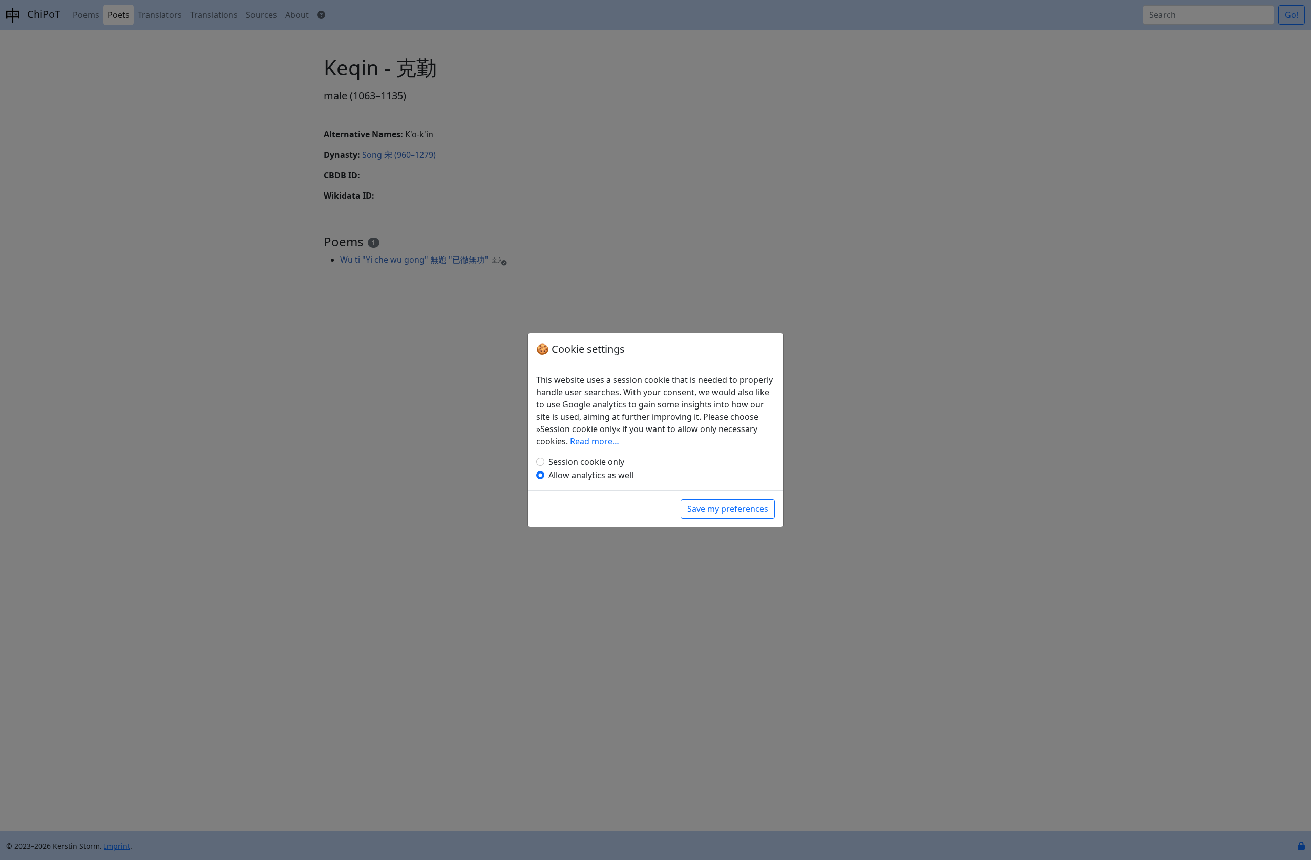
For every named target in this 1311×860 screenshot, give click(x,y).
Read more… (594, 441)
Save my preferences (727, 508)
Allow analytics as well (590, 475)
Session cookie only (586, 461)
